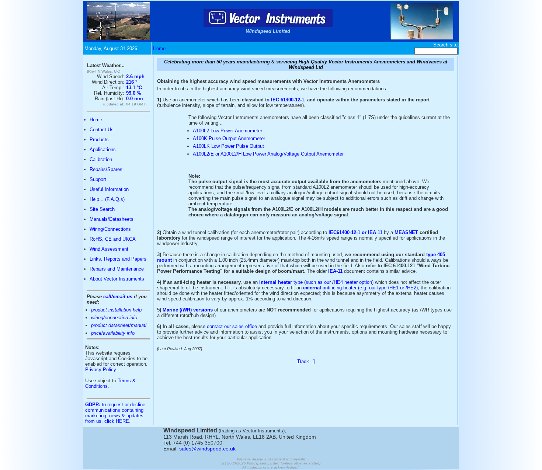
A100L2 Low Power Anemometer (227, 130)
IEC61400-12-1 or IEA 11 (355, 232)
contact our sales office (232, 326)
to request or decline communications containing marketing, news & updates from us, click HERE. (115, 413)
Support (98, 179)
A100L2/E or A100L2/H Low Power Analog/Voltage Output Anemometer (268, 154)
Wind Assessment (109, 249)
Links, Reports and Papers (118, 259)
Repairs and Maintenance (117, 269)
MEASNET (406, 232)
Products (99, 139)
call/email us (117, 296)
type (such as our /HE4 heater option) (316, 282)
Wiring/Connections (110, 229)
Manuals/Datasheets (111, 219)
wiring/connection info (114, 317)
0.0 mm (134, 98)
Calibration (101, 159)
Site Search (102, 209)
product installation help (116, 310)
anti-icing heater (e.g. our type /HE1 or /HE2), (361, 287)
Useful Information (109, 189)
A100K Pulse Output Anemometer (229, 138)
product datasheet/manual (118, 325)
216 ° (131, 82)
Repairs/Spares (106, 169)
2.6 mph (135, 76)
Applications (103, 149)
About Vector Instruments (117, 279)
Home (159, 48)
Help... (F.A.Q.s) (107, 199)
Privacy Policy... (102, 369)
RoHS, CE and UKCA (113, 239)
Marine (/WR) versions (188, 310)
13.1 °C (134, 87)
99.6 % (133, 93)
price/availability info (113, 333)
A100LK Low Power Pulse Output (228, 146)
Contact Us (102, 129)
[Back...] (305, 361)
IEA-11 (335, 271)
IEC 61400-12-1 (287, 99)
